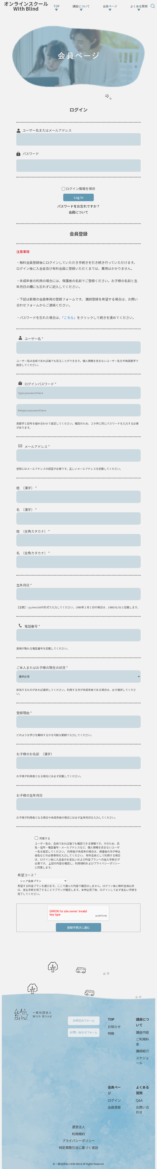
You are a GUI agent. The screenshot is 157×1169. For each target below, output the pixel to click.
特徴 (111, 1033)
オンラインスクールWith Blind (26, 6)
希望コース (27, 874)
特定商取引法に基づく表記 (78, 1147)
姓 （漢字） (26, 487)
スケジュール (142, 1060)
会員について (78, 212)
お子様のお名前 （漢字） (35, 753)
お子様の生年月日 (29, 795)
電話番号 (32, 626)
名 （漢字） (26, 509)
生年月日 (24, 585)
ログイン (114, 1100)
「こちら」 (69, 317)
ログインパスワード (40, 383)
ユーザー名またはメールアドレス (47, 130)
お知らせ (114, 1026)
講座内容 (142, 1032)
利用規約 (78, 1133)
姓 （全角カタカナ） (33, 531)
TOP (111, 1019)
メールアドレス (37, 446)
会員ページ (114, 1090)
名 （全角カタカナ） (33, 552)
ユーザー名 (34, 338)
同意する (44, 838)
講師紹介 (142, 1050)
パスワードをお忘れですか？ (78, 206)
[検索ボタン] (153, 6)
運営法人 (78, 1126)
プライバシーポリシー (78, 1140)
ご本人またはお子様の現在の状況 (42, 667)
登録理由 (24, 712)
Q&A (139, 1100)
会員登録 (114, 1107)
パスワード (30, 153)
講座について (142, 1022)
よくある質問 (142, 1090)
